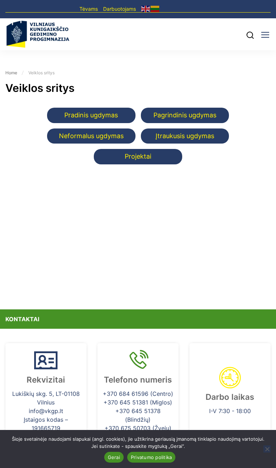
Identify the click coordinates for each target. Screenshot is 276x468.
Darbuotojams (119, 9)
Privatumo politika (151, 457)
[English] (146, 8)
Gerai (114, 457)
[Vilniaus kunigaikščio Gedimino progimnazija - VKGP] (37, 34)
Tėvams (88, 9)
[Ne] (267, 449)
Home (11, 72)
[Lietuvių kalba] (155, 8)
